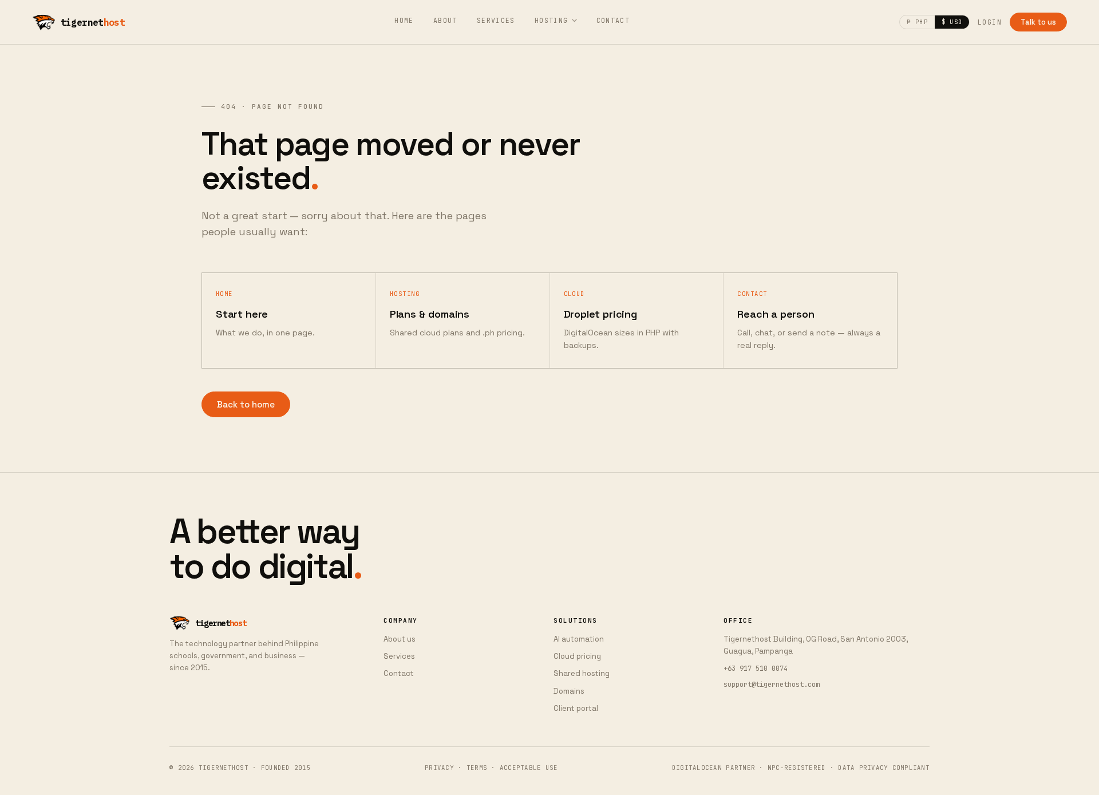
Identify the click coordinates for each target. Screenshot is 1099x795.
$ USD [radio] (952, 22)
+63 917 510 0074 (756, 668)
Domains (569, 691)
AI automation (579, 639)
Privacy (439, 768)
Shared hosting (582, 673)
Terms (477, 768)
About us (400, 639)
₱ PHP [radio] (917, 22)
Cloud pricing (577, 656)
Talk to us (1038, 22)
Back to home (246, 404)
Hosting (551, 20)
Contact (613, 20)
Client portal (576, 708)
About (445, 20)
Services (496, 20)
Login (990, 22)
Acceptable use (529, 768)
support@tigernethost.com (772, 684)
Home (404, 20)
